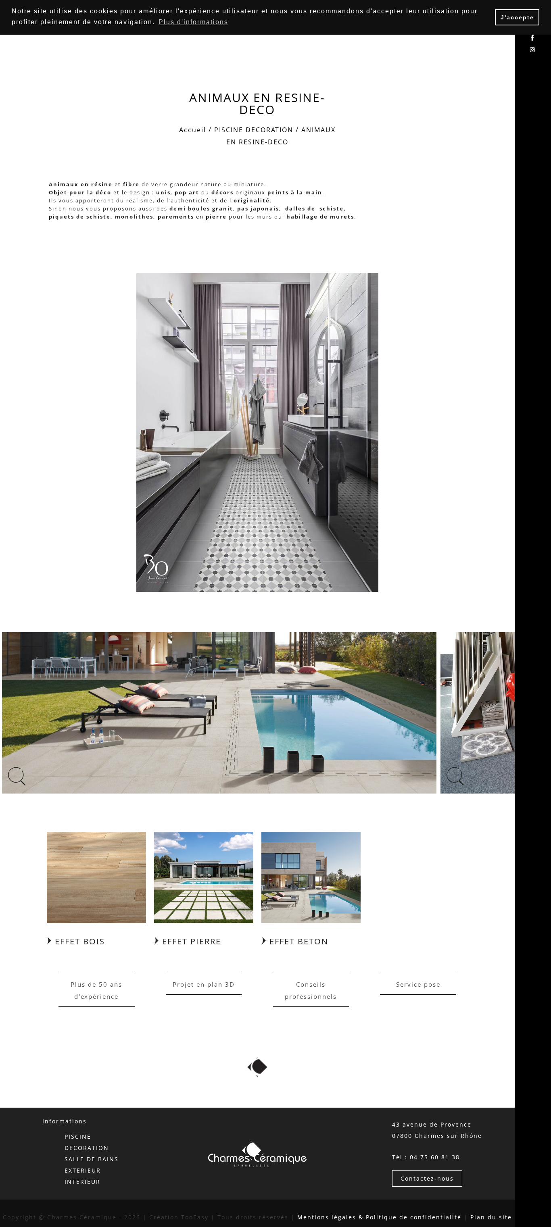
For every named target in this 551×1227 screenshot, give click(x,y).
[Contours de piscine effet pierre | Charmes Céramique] (203, 876)
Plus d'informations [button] (193, 22)
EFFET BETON (297, 941)
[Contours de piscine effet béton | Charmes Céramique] (311, 876)
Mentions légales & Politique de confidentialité (379, 1217)
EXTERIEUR (83, 1170)
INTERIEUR (82, 1181)
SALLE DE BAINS (92, 1159)
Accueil (192, 129)
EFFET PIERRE (190, 941)
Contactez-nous (427, 1178)
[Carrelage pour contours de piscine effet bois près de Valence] (96, 876)
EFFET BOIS (78, 941)
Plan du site (491, 1217)
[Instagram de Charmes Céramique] (533, 49)
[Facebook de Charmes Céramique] (532, 38)
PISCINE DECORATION (253, 129)
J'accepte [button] (517, 17)
